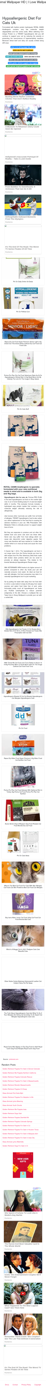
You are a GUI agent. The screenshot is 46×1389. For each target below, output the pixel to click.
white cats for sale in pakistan (23, 50)
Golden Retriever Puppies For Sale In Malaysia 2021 (20, 1134)
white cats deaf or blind (32, 57)
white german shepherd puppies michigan (23, 53)
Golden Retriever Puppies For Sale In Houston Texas (21, 1130)
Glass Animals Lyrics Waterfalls (13, 1142)
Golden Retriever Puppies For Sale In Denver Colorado (21, 1069)
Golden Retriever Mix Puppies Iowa (14, 1109)
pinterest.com (13, 1059)
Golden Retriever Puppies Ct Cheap (15, 1089)
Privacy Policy (26, 1385)
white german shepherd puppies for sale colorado (23, 66)
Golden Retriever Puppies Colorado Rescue (17, 1077)
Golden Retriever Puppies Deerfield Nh (16, 1117)
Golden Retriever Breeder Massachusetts (17, 1085)
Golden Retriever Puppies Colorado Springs (17, 1121)
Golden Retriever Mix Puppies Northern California (19, 1073)
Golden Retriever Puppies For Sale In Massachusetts (21, 1081)
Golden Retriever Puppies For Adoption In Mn (18, 1097)
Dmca (7, 1385)
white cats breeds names (14, 57)
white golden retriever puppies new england (23, 63)
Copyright (37, 1385)
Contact (15, 1385)
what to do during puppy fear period (23, 47)
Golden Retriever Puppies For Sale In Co (16, 1125)
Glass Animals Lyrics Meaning (13, 1101)
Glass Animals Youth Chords (12, 1105)
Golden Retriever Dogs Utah (12, 1113)
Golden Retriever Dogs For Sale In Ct (15, 1146)
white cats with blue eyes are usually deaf (23, 60)
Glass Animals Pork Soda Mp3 (13, 1093)
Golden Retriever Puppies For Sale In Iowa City (19, 1138)
